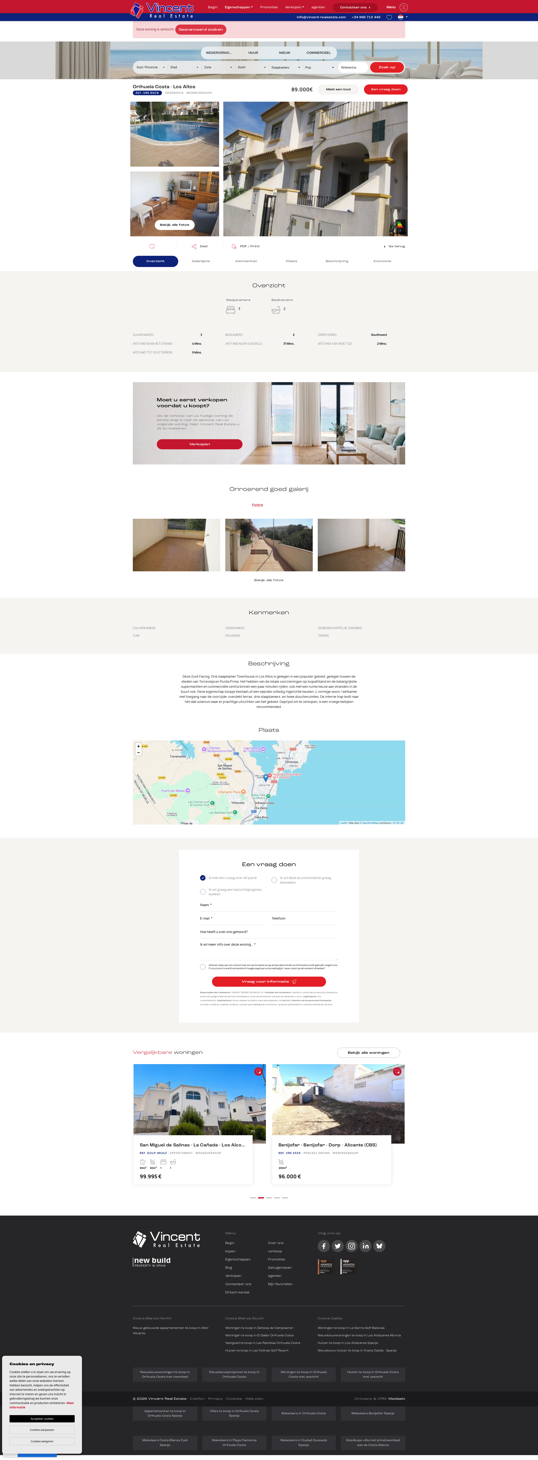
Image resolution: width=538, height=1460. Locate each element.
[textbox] (152, 67)
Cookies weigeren (42, 1441)
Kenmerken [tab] (246, 261)
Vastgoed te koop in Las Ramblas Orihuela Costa (262, 1343)
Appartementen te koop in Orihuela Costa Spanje (165, 1414)
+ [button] (138, 746)
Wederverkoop (220, 53)
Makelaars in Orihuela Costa (303, 1413)
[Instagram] (351, 1246)
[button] (200, 246)
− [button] (138, 752)
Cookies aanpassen (42, 1430)
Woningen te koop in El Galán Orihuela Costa (259, 1335)
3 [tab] (269, 1197)
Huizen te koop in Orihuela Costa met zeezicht (373, 1375)
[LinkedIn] (365, 1246)
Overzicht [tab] (155, 261)
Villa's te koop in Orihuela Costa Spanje (234, 1414)
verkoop (275, 1251)
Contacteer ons (353, 7)
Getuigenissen (280, 1268)
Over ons (276, 1243)
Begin (212, 7)
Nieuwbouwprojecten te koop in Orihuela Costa (234, 1375)
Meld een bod (338, 89)
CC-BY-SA (398, 822)
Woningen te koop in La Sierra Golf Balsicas (351, 1328)
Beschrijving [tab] (337, 261)
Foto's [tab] (257, 504)
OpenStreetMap (370, 822)
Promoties (269, 7)
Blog (228, 1268)
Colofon (197, 1399)
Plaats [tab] (291, 261)
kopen (230, 1251)
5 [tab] (285, 1197)
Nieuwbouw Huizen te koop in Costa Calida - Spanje (357, 1350)
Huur (253, 53)
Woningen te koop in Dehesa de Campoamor (259, 1328)
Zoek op (387, 67)
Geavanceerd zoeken (201, 29)
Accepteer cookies (42, 1419)
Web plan (254, 1399)
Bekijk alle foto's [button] (269, 580)
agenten (318, 7)
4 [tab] (277, 1197)
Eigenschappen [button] (237, 7)
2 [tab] (261, 1197)
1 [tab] (253, 1197)
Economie (382, 261)
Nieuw (284, 53)
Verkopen (293, 7)
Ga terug (396, 246)
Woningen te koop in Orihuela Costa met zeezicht (304, 1375)
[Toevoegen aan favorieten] (258, 1071)
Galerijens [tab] (201, 261)
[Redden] (153, 246)
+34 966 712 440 (366, 17)
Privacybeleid (216, 968)
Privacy (215, 1399)
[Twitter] (338, 1246)
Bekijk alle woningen (368, 1053)
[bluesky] (379, 1246)
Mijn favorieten (280, 1284)
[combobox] (151, 67)
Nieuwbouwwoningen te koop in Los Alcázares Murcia (359, 1335)
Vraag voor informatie (266, 981)
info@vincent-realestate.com (321, 17)
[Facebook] (324, 1246)
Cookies (234, 1399)
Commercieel (319, 53)
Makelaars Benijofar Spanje (373, 1413)
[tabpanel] (199, 1128)
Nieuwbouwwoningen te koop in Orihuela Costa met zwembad (165, 1375)
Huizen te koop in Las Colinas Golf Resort (257, 1350)
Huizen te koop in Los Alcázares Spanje (348, 1343)
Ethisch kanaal (237, 1292)
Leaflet (343, 822)
